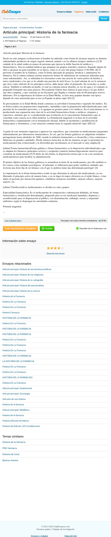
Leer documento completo (20, 228)
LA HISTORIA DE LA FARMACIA (18, 361)
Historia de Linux (10, 454)
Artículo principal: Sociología (16, 394)
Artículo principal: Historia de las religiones (22, 275)
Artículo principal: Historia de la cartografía (22, 280)
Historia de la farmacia (13, 404)
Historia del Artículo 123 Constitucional (21, 426)
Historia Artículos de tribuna (15, 421)
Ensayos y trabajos (64, 12)
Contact (84, 2)
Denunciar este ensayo (56, 253)
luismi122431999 (10, 37)
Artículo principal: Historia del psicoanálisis (23, 285)
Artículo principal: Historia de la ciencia (21, 291)
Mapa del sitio (71, 536)
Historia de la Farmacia (13, 296)
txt (99, 220)
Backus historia (10, 460)
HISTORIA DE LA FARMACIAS (17, 377)
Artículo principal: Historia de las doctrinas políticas (26, 269)
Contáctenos (104, 12)
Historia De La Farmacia (14, 302)
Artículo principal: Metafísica (15, 410)
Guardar (48, 228)
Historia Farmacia (10, 312)
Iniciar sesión (91, 12)
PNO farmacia (9, 448)
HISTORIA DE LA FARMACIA (16, 318)
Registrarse (79, 12)
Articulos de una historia (14, 399)
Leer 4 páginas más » (13, 220)
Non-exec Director (52, 2)
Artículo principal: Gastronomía (17, 388)
